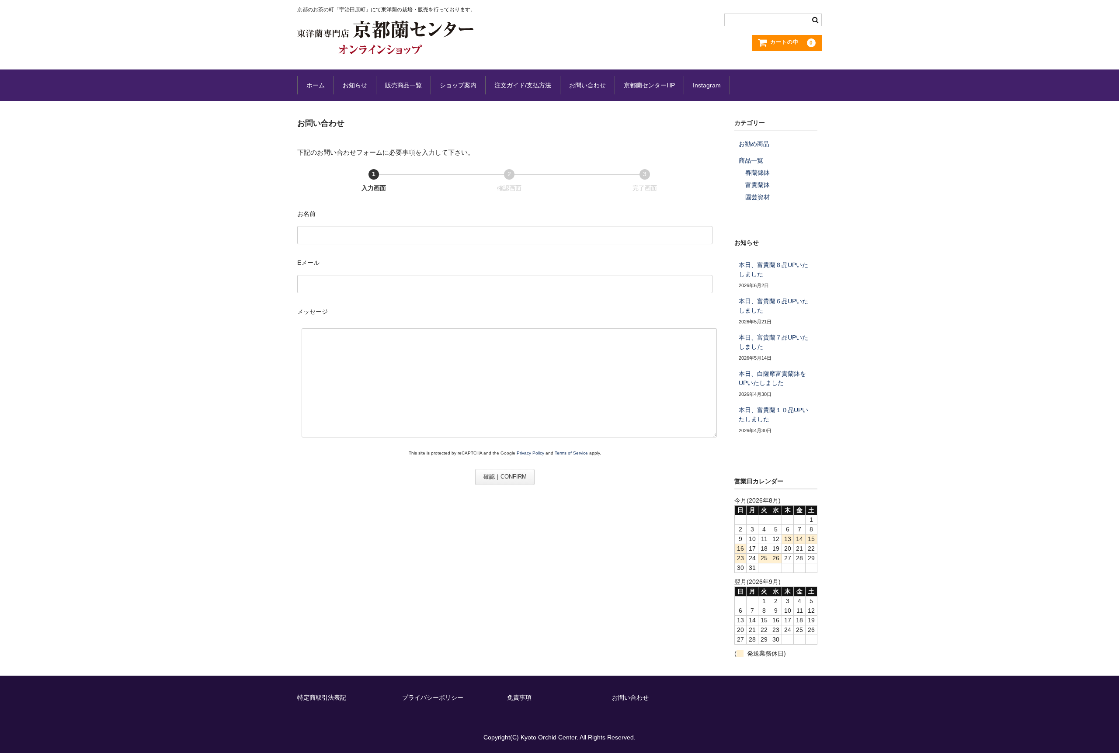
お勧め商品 (754, 143)
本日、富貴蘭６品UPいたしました (773, 306)
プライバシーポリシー (432, 697)
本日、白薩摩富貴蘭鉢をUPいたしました (772, 378)
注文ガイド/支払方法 (522, 85)
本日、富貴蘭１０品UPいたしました (773, 414)
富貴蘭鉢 (757, 184)
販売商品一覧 (403, 85)
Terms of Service (571, 453)
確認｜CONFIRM (505, 476)
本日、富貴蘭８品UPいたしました (773, 269)
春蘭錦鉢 (757, 172)
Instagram (707, 85)
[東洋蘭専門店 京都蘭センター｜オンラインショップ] (385, 45)
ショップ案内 (458, 85)
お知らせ (355, 85)
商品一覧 (751, 160)
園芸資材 (757, 197)
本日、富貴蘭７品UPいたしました (773, 342)
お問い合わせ (587, 85)
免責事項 (519, 697)
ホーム (315, 85)
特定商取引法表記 (321, 697)
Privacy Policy (530, 453)
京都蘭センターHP (649, 85)
